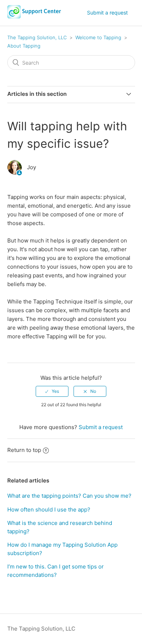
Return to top (24, 450)
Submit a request (107, 12)
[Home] (34, 16)
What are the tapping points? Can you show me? (69, 495)
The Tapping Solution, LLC (37, 37)
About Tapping (23, 46)
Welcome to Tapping (98, 37)
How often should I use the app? (48, 509)
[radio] (52, 391)
